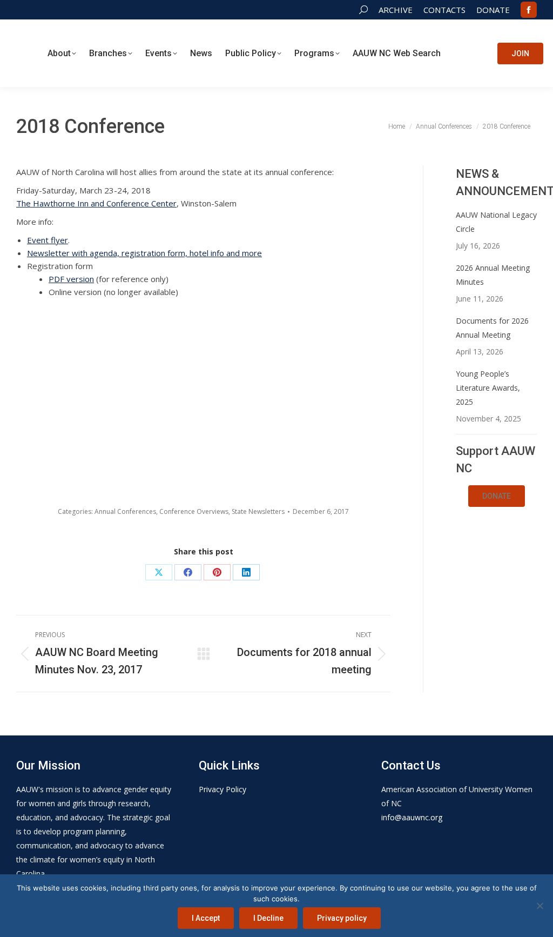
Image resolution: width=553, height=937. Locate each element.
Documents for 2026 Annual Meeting (492, 328)
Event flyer (47, 240)
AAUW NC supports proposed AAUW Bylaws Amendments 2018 (154, 340)
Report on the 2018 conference (57, 331)
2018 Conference (252, 451)
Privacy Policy (222, 789)
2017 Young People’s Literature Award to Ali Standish (349, 460)
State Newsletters (258, 511)
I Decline (268, 918)
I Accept (206, 918)
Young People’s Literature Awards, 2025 (488, 388)
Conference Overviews (193, 511)
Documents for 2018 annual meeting (154, 455)
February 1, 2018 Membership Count (349, 331)
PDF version (71, 278)
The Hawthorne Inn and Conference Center (96, 203)
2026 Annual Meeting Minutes (493, 275)
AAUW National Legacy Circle (496, 222)
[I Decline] (539, 905)
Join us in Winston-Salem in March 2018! (56, 455)
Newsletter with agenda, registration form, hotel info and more (144, 252)
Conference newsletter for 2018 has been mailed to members (349, 402)
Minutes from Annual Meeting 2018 (252, 331)
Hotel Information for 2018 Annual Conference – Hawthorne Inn (252, 402)
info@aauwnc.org (411, 817)
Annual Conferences (125, 511)
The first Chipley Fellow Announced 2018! (154, 398)
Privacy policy (342, 918)
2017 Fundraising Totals (57, 393)
